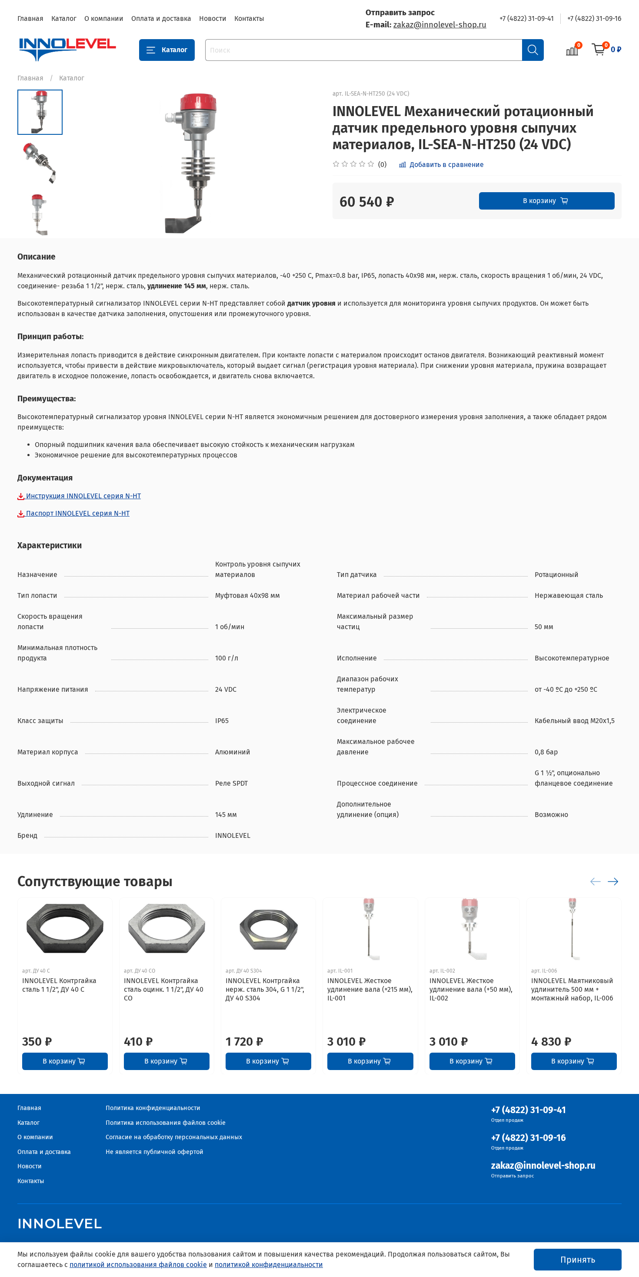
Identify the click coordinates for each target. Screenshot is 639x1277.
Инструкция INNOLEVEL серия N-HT (82, 496)
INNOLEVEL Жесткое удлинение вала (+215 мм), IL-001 (370, 989)
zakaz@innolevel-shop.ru (439, 25)
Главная (30, 18)
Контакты (249, 18)
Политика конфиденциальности (153, 1108)
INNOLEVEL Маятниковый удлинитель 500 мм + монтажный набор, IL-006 (572, 989)
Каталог (64, 18)
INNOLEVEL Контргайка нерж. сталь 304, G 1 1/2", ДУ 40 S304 (265, 989)
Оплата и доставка (161, 18)
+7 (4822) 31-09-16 (594, 18)
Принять (577, 1259)
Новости (212, 18)
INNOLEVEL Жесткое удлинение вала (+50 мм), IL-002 (471, 989)
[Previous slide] (84, 163)
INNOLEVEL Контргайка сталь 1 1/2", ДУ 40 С (59, 984)
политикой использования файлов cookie (138, 1264)
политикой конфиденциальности (269, 1264)
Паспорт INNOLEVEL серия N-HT (77, 513)
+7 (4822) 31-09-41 (526, 18)
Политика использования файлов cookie (166, 1123)
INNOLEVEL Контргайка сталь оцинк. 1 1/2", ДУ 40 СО (163, 989)
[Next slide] (302, 163)
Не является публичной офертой (154, 1152)
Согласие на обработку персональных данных (174, 1137)
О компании (103, 18)
